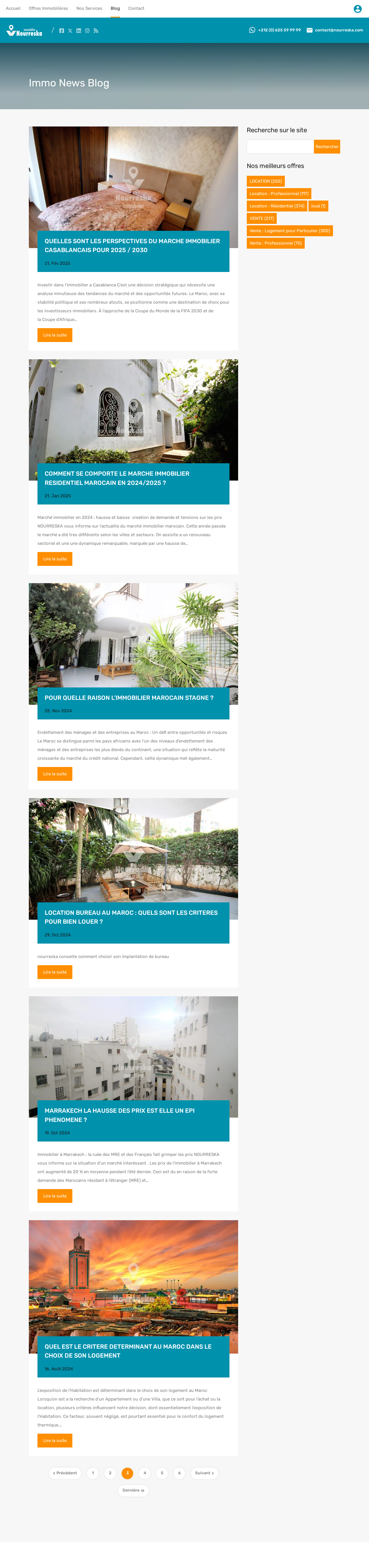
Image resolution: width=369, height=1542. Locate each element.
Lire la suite (55, 335)
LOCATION (266, 181)
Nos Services (89, 8)
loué (318, 206)
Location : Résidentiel (277, 206)
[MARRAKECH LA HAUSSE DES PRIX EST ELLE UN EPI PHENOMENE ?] (133, 1057)
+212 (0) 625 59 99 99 (279, 30)
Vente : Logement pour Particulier (290, 230)
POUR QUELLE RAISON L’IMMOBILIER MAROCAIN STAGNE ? (129, 697)
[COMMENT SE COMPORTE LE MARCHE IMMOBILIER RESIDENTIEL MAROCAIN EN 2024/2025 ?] (133, 420)
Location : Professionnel (279, 193)
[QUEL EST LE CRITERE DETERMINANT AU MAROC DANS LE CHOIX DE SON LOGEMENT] (133, 1286)
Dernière (131, 1490)
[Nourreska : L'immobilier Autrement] (24, 34)
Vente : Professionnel (276, 243)
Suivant (202, 1473)
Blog (115, 8)
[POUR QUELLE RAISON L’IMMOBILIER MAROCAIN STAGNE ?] (133, 644)
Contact (136, 8)
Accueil (13, 8)
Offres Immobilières (48, 8)
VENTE (262, 218)
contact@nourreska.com (339, 30)
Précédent (67, 1473)
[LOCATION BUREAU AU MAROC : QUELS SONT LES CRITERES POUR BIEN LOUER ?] (133, 859)
